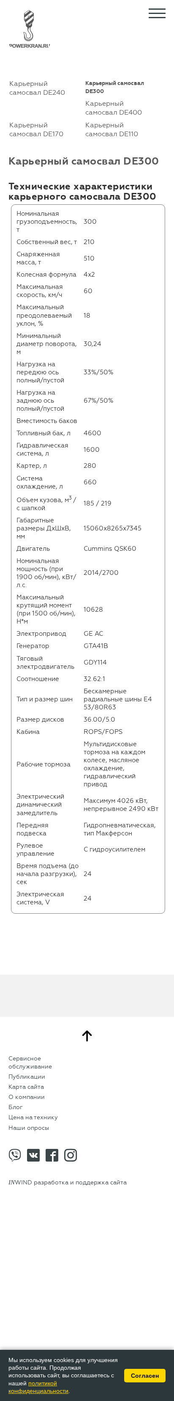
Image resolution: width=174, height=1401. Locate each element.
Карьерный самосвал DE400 (113, 107)
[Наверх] (87, 1036)
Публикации (26, 1076)
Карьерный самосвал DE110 (111, 129)
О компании (26, 1097)
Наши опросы (28, 1128)
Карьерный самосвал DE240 (37, 88)
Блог (15, 1107)
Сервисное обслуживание (30, 1062)
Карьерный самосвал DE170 (36, 129)
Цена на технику (33, 1117)
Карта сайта (26, 1087)
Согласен (145, 1375)
